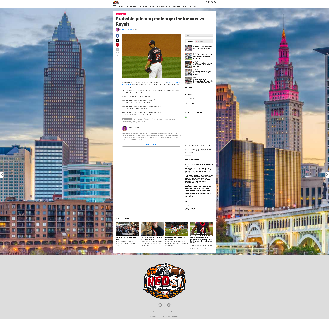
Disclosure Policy (175, 312)
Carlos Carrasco (138, 119)
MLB (134, 121)
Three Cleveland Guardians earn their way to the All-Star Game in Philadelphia (198, 194)
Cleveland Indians (158, 119)
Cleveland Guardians (164, 6)
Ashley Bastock (127, 30)
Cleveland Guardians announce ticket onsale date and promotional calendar (197, 181)
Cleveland (148, 119)
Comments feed (190, 208)
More (195, 6)
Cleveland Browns (131, 6)
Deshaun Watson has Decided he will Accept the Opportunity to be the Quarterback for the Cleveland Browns (201, 240)
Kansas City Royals (170, 119)
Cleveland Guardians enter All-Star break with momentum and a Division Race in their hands (199, 191)
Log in (187, 205)
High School (187, 6)
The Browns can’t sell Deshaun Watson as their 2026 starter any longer (202, 64)
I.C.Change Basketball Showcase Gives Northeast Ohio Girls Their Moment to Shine (203, 81)
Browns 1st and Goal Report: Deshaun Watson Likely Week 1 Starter (202, 73)
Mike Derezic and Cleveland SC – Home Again (176, 238)
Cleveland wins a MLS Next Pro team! (126, 238)
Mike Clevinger (127, 121)
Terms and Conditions (164, 312)
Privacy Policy (152, 312)
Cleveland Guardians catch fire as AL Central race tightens (202, 47)
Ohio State (177, 6)
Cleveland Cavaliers (147, 6)
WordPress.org (189, 210)
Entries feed (189, 207)
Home (121, 6)
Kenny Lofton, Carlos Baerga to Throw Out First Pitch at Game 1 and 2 (198, 187)
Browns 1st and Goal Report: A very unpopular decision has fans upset (202, 56)
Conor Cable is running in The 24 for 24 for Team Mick (151, 238)
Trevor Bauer (141, 121)
